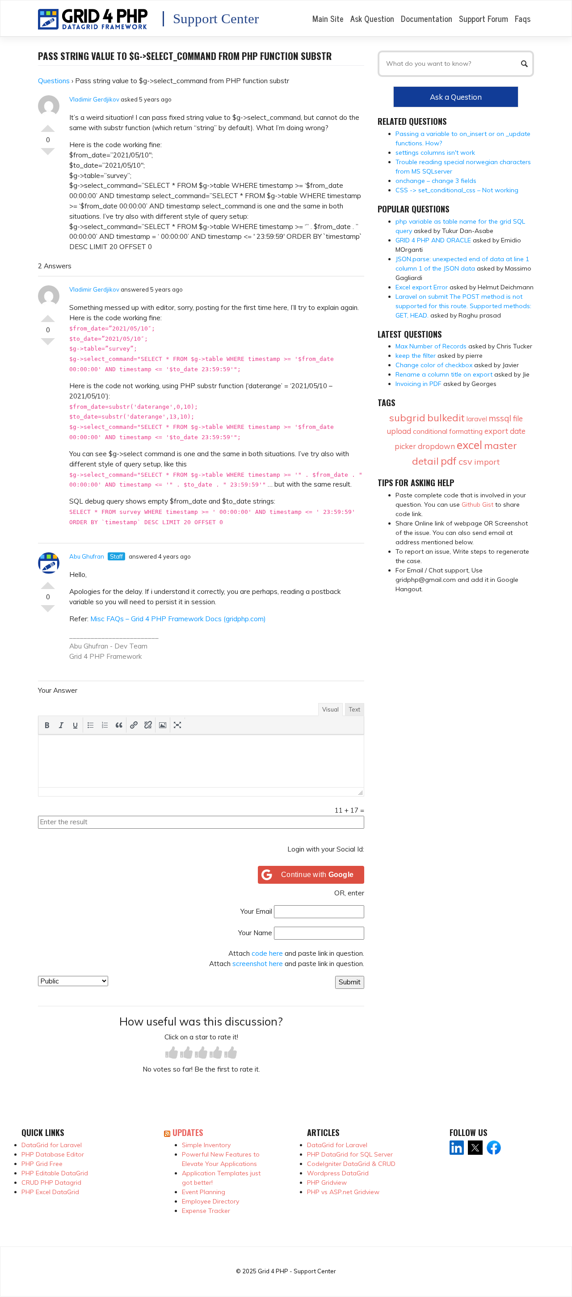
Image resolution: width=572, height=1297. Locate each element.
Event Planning (203, 1192)
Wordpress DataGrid (338, 1173)
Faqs (522, 18)
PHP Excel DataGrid (50, 1192)
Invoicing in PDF (418, 384)
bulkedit (446, 417)
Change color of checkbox (433, 365)
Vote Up (48, 125)
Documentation (426, 18)
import (487, 462)
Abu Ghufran (86, 556)
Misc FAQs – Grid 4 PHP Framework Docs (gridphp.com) (178, 619)
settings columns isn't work (435, 152)
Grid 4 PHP (87, 656)
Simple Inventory (206, 1145)
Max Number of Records (431, 346)
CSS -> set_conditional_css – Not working (456, 190)
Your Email (256, 911)
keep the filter (415, 356)
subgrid (407, 417)
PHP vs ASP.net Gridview (343, 1192)
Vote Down (48, 155)
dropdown (436, 446)
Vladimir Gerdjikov (94, 99)
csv (465, 461)
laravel (477, 419)
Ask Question (372, 18)
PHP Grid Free (42, 1164)
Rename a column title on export (443, 374)
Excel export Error (421, 287)
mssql (500, 418)
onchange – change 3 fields (435, 181)
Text (354, 709)
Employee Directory (210, 1201)
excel (469, 445)
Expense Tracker (206, 1211)
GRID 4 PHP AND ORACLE (433, 240)
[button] (47, 725)
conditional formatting (448, 431)
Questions (54, 80)
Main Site (328, 18)
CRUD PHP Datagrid (51, 1182)
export (496, 431)
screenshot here (257, 963)
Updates (187, 1132)
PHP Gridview (327, 1182)
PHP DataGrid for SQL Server (350, 1154)
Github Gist (477, 504)
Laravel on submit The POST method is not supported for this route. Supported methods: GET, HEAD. (463, 305)
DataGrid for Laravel (51, 1145)
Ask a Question (456, 97)
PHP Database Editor (52, 1154)
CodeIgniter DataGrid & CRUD (351, 1164)
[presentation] (47, 725)
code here (267, 953)
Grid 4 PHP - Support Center (297, 1271)
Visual (330, 709)
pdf (449, 460)
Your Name (255, 932)
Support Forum (483, 18)
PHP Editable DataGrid (54, 1173)
